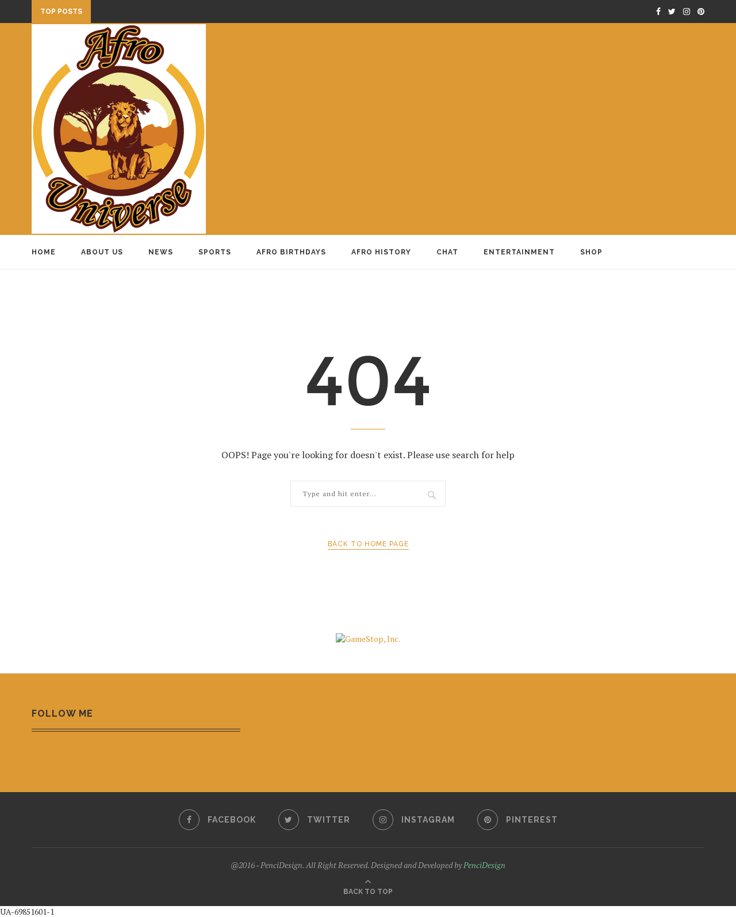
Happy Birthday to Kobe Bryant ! (165, 13)
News (160, 252)
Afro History (381, 252)
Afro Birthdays (291, 252)
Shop (591, 252)
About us (102, 252)
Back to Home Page (368, 544)
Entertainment (519, 252)
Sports (214, 252)
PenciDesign (484, 864)
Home (44, 252)
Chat (447, 252)
